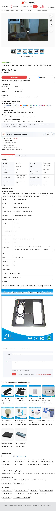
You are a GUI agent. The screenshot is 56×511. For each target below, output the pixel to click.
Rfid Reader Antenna (39, 494)
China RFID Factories (7, 490)
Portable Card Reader (19, 483)
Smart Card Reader (31, 10)
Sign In (3, 149)
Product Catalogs (22, 456)
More (2, 500)
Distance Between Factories (21, 490)
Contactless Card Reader (42, 10)
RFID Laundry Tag (5, 464)
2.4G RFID (3, 459)
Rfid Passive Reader (17, 494)
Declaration (43, 505)
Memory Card (6, 479)
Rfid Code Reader (6, 497)
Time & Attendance (16, 479)
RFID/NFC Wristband (46, 459)
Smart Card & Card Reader (21, 10)
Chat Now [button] (42, 77)
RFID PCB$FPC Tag (19, 461)
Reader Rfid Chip (28, 494)
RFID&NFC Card (5, 461)
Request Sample (26, 80)
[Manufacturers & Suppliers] (28, 2)
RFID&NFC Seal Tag (45, 464)
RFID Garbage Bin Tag (33, 459)
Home (2, 10)
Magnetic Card (26, 479)
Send (14, 374)
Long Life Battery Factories (46, 490)
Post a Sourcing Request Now (43, 374)
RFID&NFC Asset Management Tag (34, 464)
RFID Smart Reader (7, 483)
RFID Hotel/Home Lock (20, 459)
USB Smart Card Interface (39, 479)
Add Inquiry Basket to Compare (28, 56)
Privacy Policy (49, 505)
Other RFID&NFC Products (47, 461)
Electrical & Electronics (9, 10)
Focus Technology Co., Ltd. (18, 505)
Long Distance (34, 490)
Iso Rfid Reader (6, 494)
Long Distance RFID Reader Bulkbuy (21, 497)
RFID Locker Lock (19, 464)
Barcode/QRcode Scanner (34, 461)
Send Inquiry (14, 77)
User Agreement (36, 505)
